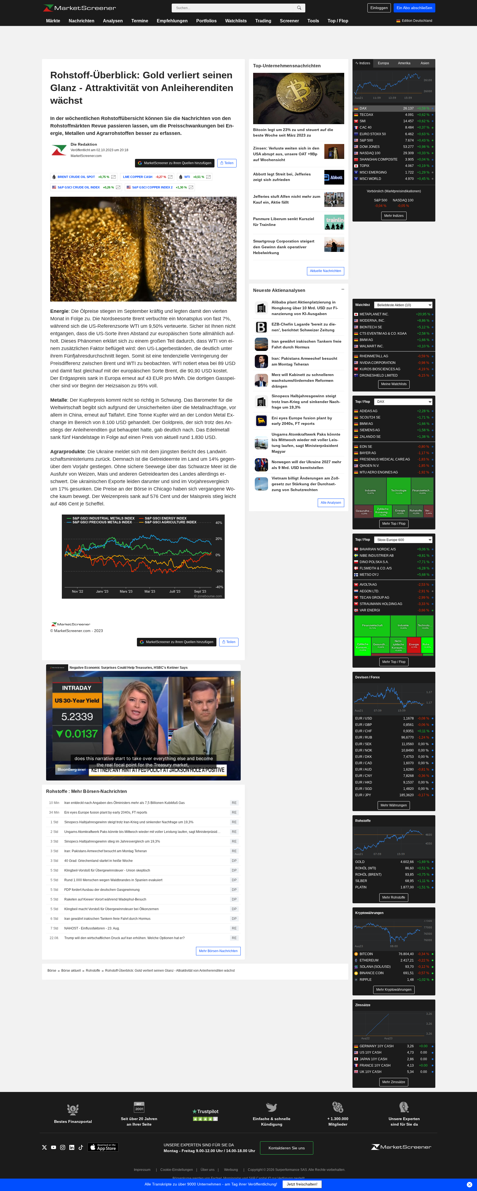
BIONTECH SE (371, 327)
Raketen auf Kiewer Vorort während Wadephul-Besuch (105, 899)
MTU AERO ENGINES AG (379, 472)
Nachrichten (81, 20)
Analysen (113, 20)
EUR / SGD (363, 789)
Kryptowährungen (369, 913)
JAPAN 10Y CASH (373, 1059)
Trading (263, 20)
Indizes (364, 63)
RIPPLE (366, 980)
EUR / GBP (363, 725)
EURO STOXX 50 (373, 134)
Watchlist (362, 305)
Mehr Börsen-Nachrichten (218, 951)
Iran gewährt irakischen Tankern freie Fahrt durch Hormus (107, 919)
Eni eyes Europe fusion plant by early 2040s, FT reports (105, 812)
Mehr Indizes (394, 216)
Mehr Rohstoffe (393, 897)
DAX (363, 108)
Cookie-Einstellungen (176, 1170)
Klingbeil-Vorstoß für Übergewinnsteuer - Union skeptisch (107, 870)
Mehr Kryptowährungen (394, 990)
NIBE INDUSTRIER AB (377, 556)
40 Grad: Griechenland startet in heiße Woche (98, 861)
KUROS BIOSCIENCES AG (380, 369)
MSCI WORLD (370, 179)
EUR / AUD (363, 769)
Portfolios (206, 20)
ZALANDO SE (370, 437)
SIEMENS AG (370, 430)
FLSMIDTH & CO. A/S (376, 568)
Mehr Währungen (394, 805)
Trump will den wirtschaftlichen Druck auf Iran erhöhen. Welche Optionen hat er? (124, 938)
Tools (313, 20)
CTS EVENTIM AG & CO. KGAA (383, 333)
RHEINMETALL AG (374, 356)
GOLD (360, 862)
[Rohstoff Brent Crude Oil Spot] (113, 177)
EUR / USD (363, 718)
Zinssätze (362, 1005)
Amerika (404, 63)
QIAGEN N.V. (369, 466)
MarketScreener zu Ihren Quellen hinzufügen (177, 163)
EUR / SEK (363, 744)
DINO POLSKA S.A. (374, 562)
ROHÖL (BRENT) (368, 874)
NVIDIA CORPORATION (378, 363)
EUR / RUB (363, 737)
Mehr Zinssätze (393, 1082)
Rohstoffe (363, 821)
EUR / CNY (363, 776)
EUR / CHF (363, 731)
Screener (289, 20)
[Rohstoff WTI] (208, 177)
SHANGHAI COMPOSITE (379, 159)
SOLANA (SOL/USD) (375, 967)
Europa (383, 63)
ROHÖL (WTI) (365, 868)
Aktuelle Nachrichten (325, 271)
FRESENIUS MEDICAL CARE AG (385, 459)
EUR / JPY (363, 795)
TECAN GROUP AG (374, 598)
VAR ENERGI (370, 610)
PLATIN (361, 887)
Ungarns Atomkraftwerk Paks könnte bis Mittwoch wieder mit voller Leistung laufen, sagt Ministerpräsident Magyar (143, 832)
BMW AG (366, 340)
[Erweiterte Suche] (299, 8)
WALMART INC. (372, 346)
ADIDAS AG (368, 411)
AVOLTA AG (368, 585)
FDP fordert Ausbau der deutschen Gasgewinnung (102, 890)
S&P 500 (366, 140)
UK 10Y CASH (370, 1072)
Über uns (207, 1170)
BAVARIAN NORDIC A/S (378, 549)
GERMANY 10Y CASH (377, 1046)
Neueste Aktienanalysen (279, 290)
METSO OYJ (369, 575)
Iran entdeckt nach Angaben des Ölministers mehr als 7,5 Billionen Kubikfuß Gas (124, 803)
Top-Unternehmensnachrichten (287, 65)
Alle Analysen (331, 503)
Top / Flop (338, 20)
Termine (139, 20)
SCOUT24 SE (370, 417)
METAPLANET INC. (374, 314)
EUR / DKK (363, 757)
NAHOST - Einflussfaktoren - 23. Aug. (92, 928)
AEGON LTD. (369, 591)
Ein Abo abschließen (414, 8)
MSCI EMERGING (373, 172)
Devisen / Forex (367, 677)
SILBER (361, 881)
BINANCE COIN (372, 973)
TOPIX (364, 166)
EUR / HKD (363, 782)
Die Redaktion (84, 144)
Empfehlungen (172, 20)
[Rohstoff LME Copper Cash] (170, 177)
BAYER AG (368, 453)
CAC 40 (366, 127)
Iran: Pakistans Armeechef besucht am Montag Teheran (105, 851)
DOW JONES (370, 147)
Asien (425, 63)
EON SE (366, 447)
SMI (362, 121)
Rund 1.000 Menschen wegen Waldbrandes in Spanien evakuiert (113, 880)
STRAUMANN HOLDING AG (381, 604)
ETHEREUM (369, 960)
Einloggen (379, 8)
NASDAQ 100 (370, 153)
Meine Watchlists (394, 384)
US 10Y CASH (370, 1052)
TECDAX (366, 115)
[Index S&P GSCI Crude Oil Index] (117, 187)
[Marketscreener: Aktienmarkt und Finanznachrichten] (79, 8)
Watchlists (236, 20)
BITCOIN (366, 954)
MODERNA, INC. (372, 321)
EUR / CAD (363, 763)
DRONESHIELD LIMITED (379, 375)
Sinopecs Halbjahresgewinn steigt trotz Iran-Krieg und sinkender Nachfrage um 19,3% (129, 822)
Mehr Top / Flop (394, 524)
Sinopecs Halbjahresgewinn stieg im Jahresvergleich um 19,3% (112, 841)
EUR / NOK (363, 750)
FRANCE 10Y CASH (375, 1065)
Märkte (53, 20)
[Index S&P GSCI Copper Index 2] (190, 187)
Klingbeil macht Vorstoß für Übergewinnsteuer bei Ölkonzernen (111, 909)
